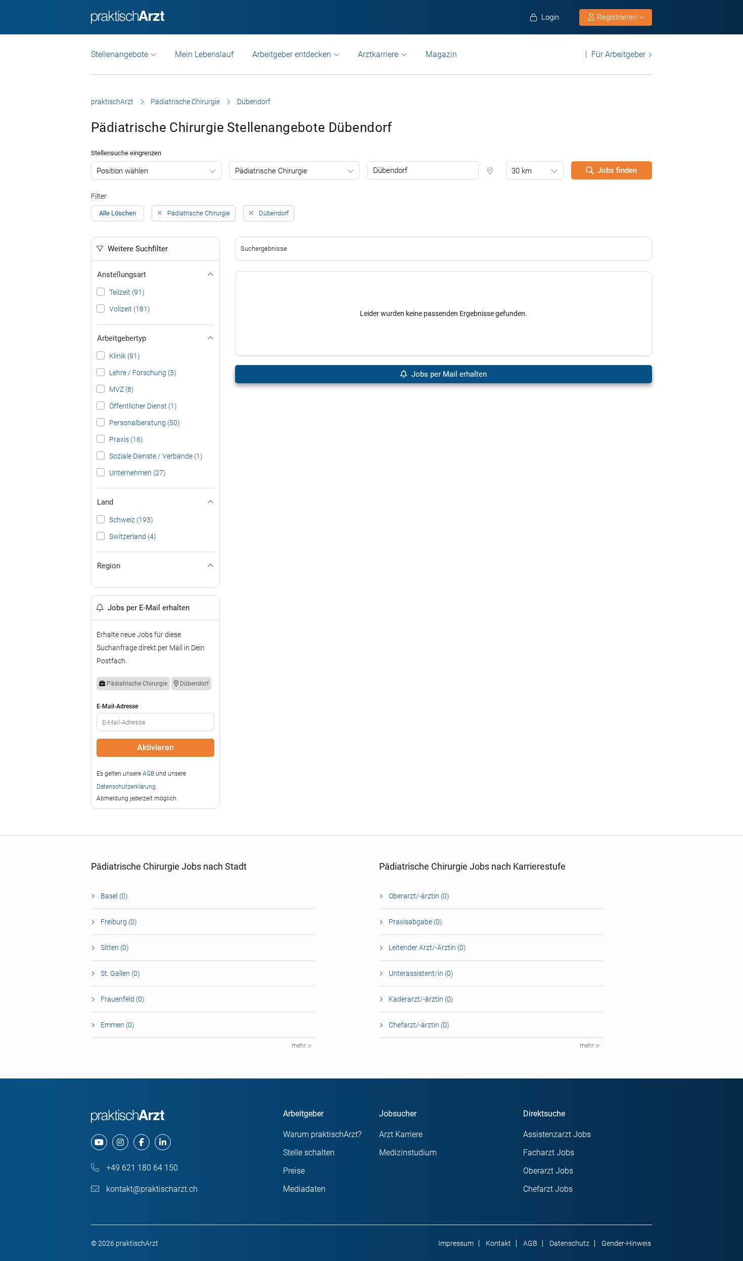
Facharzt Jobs (548, 1152)
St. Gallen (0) (120, 973)
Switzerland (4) (132, 536)
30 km (522, 170)
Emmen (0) (117, 1025)
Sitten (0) (115, 947)
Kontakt (498, 1243)
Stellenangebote (119, 54)
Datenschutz (569, 1243)
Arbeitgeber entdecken (291, 54)
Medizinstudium (408, 1152)
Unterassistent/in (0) (421, 973)
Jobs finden (617, 170)
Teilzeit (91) (127, 292)
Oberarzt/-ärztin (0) (419, 896)
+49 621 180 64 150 (141, 1168)
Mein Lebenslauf (204, 54)
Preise (294, 1171)
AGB (148, 773)
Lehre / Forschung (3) (142, 373)
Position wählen (122, 170)
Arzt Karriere (401, 1134)
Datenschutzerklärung (126, 786)
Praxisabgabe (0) (415, 922)
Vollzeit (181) (129, 309)
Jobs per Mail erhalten (448, 374)
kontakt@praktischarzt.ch (151, 1189)
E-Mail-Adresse (117, 706)
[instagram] (120, 1142)
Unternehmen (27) (137, 473)
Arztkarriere (378, 54)
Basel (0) (114, 896)
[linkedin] (163, 1142)
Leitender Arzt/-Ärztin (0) (427, 947)
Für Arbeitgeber (618, 54)
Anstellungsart (121, 274)
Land (105, 502)
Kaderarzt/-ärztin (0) (421, 999)
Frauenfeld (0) (123, 999)
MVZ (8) (121, 389)
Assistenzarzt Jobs (557, 1134)
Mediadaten (304, 1189)
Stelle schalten (309, 1152)
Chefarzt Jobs (548, 1189)
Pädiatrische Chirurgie (185, 102)
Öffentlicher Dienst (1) (143, 406)
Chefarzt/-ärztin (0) (419, 1025)
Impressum (456, 1243)
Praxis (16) (126, 439)
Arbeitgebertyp (121, 338)
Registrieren (617, 17)
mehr (299, 1045)
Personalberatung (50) (144, 423)
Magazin (441, 54)
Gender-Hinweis (626, 1243)
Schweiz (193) (131, 520)
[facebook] (141, 1142)
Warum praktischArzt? (322, 1134)
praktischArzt (112, 102)
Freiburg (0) (119, 922)
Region (108, 565)
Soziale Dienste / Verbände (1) (156, 456)
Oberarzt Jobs (548, 1171)
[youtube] (99, 1142)
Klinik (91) (124, 356)
